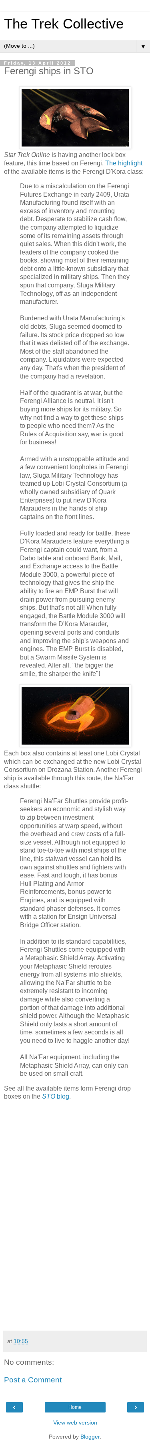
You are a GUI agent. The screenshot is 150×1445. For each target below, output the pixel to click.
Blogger (90, 1436)
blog (55, 1096)
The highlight (123, 163)
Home (75, 1407)
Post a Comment (33, 1380)
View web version (75, 1422)
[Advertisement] (75, 1270)
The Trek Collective (64, 23)
